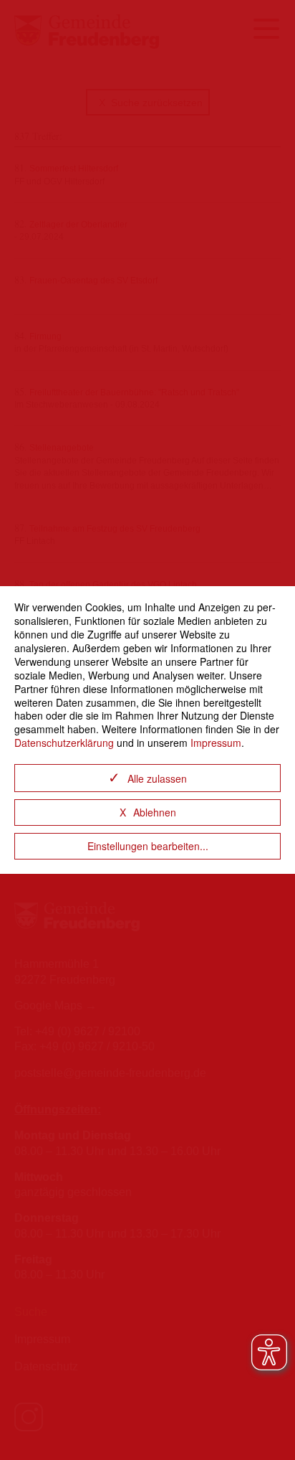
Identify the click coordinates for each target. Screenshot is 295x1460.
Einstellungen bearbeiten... (147, 846)
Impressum (215, 742)
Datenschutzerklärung (64, 742)
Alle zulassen (157, 778)
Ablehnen (154, 812)
